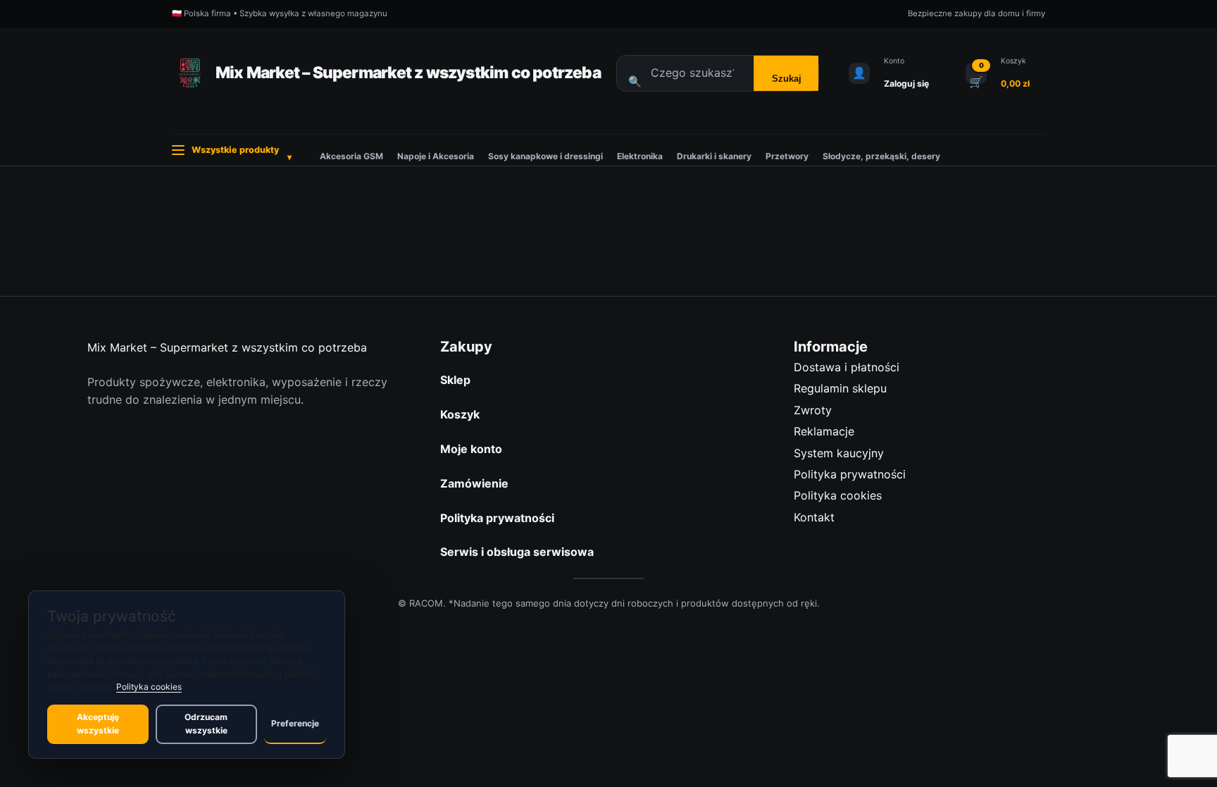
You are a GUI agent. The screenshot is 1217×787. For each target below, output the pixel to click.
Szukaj (786, 78)
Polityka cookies (838, 495)
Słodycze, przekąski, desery (881, 156)
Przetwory (787, 156)
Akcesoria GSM (351, 156)
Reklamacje (824, 431)
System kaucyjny (839, 453)
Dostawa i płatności (846, 367)
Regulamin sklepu (840, 388)
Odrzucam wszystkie (206, 724)
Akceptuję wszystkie (98, 724)
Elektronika (640, 156)
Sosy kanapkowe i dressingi (545, 156)
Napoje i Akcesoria (435, 156)
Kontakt (814, 517)
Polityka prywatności (850, 474)
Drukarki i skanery (714, 156)
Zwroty (813, 410)
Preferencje (295, 723)
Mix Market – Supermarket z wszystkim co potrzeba (408, 72)
